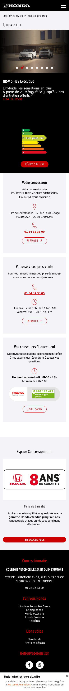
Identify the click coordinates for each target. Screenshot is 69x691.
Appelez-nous (34, 409)
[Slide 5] (37, 68)
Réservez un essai (34, 164)
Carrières (35, 620)
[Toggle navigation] (63, 6)
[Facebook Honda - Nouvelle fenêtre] (29, 665)
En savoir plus (34, 241)
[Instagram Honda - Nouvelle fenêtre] (40, 665)
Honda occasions (34, 613)
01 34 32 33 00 (34, 231)
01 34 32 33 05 (34, 293)
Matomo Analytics (19, 684)
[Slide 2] (22, 68)
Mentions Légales (35, 642)
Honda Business (34, 617)
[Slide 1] (17, 68)
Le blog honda (34, 609)
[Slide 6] (42, 68)
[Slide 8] (52, 68)
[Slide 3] (27, 68)
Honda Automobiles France (34, 606)
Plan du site (34, 639)
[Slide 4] (32, 68)
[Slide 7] (47, 68)
